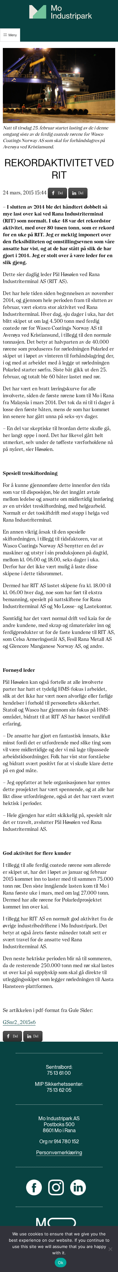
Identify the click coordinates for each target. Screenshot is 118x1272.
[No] (110, 1249)
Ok (61, 1262)
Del (60, 193)
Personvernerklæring (59, 1153)
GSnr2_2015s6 (19, 1022)
